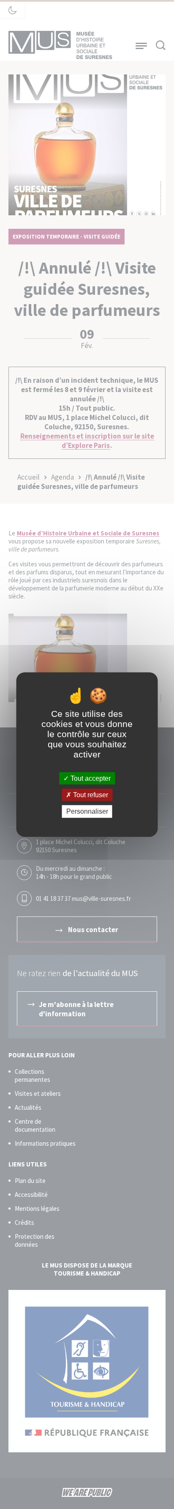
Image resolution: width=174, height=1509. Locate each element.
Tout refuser (89, 794)
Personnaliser (87, 811)
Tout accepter (90, 778)
